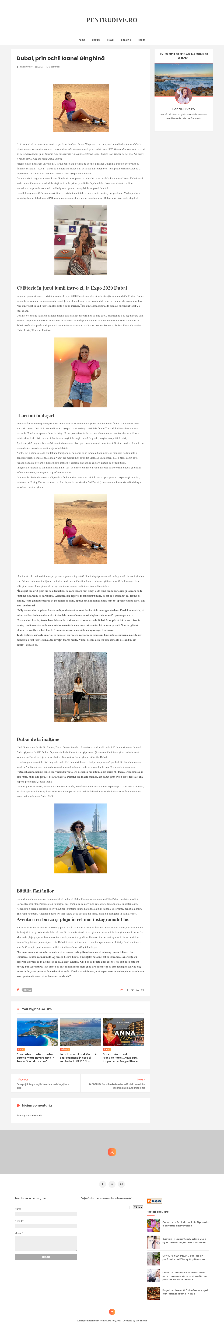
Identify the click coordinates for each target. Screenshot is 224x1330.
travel (27, 990)
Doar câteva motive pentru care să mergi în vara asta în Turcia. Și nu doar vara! (35, 1057)
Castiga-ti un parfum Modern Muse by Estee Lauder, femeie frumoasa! (184, 1240)
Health (141, 39)
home (82, 39)
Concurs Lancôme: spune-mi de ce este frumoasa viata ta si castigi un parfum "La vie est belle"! (184, 1276)
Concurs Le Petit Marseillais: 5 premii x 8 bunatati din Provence (185, 1224)
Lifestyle (126, 39)
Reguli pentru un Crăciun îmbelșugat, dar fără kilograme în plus (185, 1292)
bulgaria (65, 1049)
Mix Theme (141, 1320)
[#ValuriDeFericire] (183, 123)
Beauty (96, 39)
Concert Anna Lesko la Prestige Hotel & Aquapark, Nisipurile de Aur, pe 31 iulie (120, 1057)
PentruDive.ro (112, 20)
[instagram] (111, 1184)
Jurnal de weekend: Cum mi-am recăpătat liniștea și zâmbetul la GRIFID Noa (78, 1057)
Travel (110, 39)
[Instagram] (173, 123)
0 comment (54, 66)
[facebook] (102, 1184)
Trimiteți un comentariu (29, 1115)
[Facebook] (193, 123)
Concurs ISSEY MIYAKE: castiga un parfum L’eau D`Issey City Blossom (183, 1257)
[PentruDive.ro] (188, 123)
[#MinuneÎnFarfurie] (178, 123)
